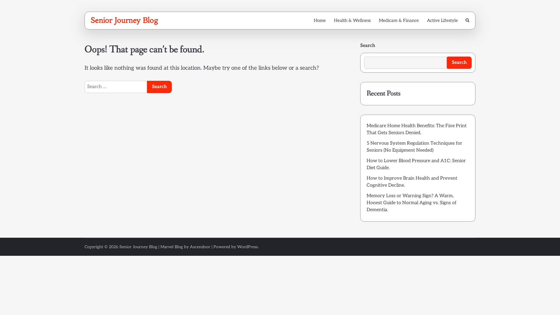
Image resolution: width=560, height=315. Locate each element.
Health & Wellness (352, 20)
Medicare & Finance (399, 20)
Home (320, 20)
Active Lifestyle (442, 20)
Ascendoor (200, 246)
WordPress (247, 246)
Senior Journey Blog (124, 20)
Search (367, 45)
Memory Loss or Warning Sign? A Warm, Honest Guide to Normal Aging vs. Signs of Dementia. (411, 203)
